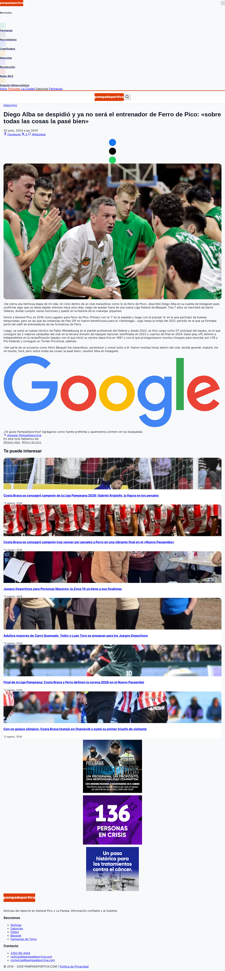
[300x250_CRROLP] (112, 890)
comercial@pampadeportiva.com (33, 960)
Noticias (16, 925)
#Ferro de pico (31, 442)
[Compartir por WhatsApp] (112, 160)
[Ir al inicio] (109, 97)
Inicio (3, 88)
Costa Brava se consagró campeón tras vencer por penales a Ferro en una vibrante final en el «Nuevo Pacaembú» (89, 542)
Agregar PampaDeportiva (23, 435)
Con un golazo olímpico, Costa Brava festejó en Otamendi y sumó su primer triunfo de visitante (75, 729)
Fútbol (15, 932)
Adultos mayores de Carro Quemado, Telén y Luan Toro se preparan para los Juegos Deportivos (76, 635)
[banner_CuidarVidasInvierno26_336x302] (112, 792)
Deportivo (10, 105)
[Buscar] (127, 97)
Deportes (42, 88)
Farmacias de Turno (24, 939)
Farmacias (56, 88)
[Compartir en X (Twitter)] (112, 151)
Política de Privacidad (74, 966)
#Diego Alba (12, 442)
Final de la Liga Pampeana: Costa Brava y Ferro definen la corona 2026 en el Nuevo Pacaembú (74, 682)
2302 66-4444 (20, 953)
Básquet (16, 935)
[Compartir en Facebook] (112, 142)
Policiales (14, 88)
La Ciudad (28, 88)
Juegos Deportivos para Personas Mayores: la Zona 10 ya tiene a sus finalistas (63, 589)
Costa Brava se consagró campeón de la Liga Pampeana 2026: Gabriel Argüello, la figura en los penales (81, 495)
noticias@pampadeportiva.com (31, 956)
